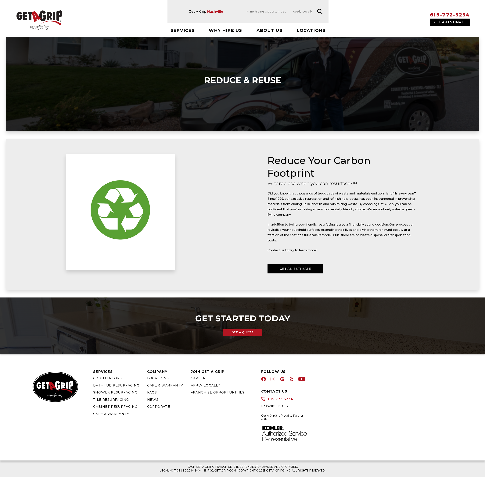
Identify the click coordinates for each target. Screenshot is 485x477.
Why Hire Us (225, 30)
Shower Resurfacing (115, 392)
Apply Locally (205, 385)
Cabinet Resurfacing (115, 406)
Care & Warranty (111, 414)
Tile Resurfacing (111, 399)
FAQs (152, 392)
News (153, 399)
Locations (311, 30)
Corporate (158, 406)
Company (157, 372)
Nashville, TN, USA (275, 406)
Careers (199, 378)
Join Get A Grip (208, 372)
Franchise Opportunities (218, 392)
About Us (269, 30)
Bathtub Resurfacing (116, 385)
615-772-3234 (450, 15)
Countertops (107, 378)
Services (182, 30)
